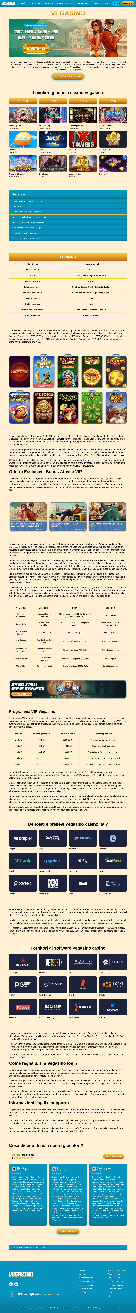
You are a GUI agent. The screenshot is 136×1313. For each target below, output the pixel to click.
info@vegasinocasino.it (116, 1281)
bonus (46, 799)
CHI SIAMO (18, 207)
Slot (111, 101)
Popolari (21, 101)
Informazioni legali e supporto (25, 233)
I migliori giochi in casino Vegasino (27, 201)
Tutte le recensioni (68, 1231)
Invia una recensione (114, 1156)
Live (51, 101)
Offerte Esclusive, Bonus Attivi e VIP (28, 212)
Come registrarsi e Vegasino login (27, 228)
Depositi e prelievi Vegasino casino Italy (29, 217)
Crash (81, 101)
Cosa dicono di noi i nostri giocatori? (28, 238)
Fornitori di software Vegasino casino (28, 222)
